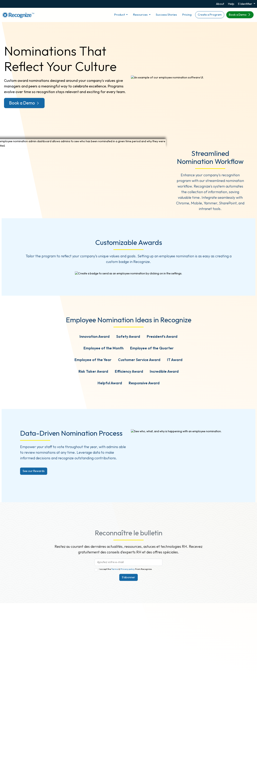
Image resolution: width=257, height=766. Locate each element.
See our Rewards (34, 471)
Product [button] (119, 14)
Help (231, 4)
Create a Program (210, 14)
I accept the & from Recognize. (125, 569)
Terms (114, 569)
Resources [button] (140, 14)
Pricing (187, 14)
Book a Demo (238, 14)
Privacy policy (127, 569)
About (220, 4)
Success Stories (166, 14)
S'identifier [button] (245, 4)
